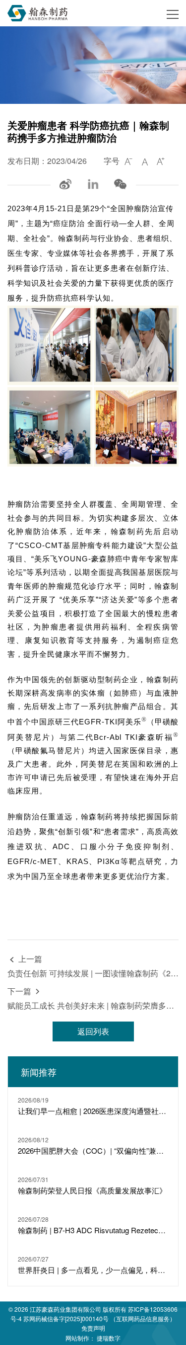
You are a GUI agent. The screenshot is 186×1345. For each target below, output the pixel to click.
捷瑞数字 (109, 1338)
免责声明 (93, 1328)
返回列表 (93, 1031)
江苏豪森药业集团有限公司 (65, 1309)
